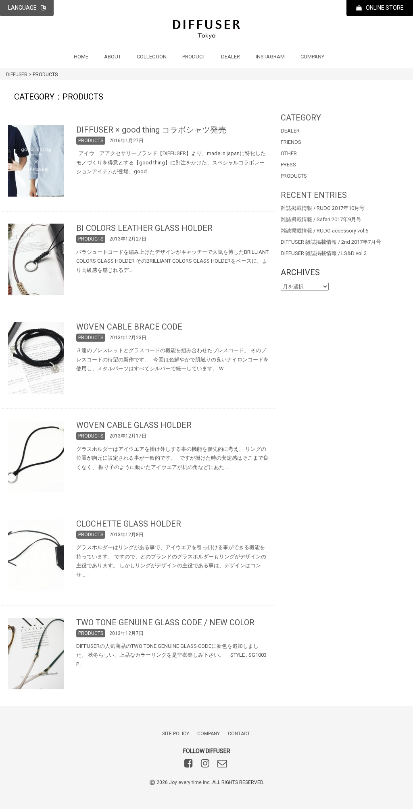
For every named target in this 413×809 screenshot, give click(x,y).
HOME (81, 57)
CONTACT (239, 733)
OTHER (289, 153)
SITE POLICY (175, 733)
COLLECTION (152, 57)
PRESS (288, 165)
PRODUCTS (294, 176)
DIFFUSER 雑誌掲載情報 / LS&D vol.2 (324, 253)
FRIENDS (291, 142)
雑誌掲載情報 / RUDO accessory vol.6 (324, 231)
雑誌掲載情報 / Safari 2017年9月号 (321, 219)
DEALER (230, 57)
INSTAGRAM (270, 57)
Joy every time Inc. (190, 782)
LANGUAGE (22, 7)
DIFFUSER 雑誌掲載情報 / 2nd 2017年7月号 (331, 242)
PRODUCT (193, 57)
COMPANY (312, 57)
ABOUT (112, 57)
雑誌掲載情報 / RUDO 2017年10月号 (323, 208)
